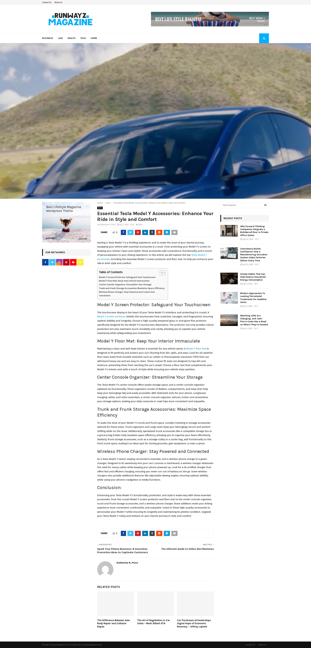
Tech (83, 38)
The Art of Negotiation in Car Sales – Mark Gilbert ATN (153, 622)
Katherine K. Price (107, 225)
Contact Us (47, 2)
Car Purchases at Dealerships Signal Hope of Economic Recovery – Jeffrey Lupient (194, 623)
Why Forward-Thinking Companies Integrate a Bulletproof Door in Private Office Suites (254, 231)
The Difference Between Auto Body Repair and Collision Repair (113, 623)
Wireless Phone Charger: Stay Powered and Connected (127, 292)
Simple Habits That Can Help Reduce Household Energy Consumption (253, 277)
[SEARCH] (265, 205)
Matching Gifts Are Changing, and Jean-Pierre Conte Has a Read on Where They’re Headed (254, 320)
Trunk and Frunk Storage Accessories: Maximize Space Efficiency (132, 288)
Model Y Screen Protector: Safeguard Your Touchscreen (127, 277)
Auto (100, 208)
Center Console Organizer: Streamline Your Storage (125, 284)
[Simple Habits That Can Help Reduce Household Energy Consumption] (229, 278)
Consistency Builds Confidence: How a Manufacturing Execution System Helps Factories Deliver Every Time (253, 254)
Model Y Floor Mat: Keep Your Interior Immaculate (124, 280)
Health (71, 38)
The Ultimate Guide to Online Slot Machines (187, 548)
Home (94, 38)
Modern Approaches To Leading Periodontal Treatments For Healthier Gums (253, 298)
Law (60, 38)
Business (47, 38)
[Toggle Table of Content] (161, 273)
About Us (58, 2)
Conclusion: (105, 295)
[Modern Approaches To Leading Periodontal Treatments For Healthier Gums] (229, 298)
